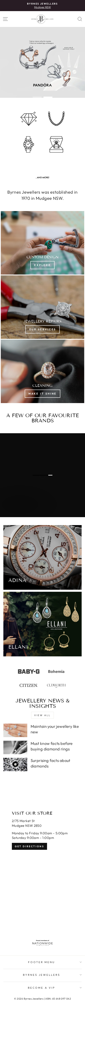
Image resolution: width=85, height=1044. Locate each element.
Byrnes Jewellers (41, 974)
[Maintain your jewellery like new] (15, 730)
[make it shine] (42, 371)
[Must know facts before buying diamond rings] (15, 747)
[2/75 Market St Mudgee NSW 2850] (42, 863)
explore (20, 512)
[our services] (42, 307)
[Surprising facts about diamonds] (15, 764)
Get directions (29, 846)
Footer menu (41, 962)
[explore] (42, 243)
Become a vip (41, 987)
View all (42, 715)
